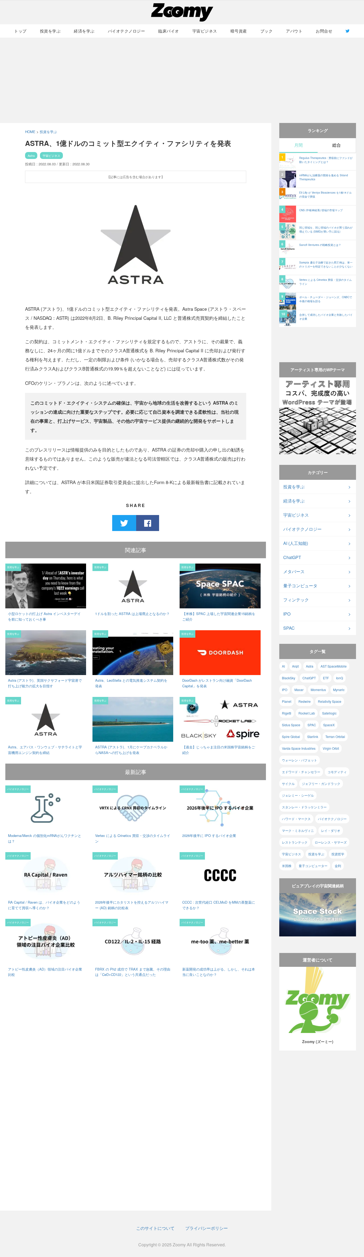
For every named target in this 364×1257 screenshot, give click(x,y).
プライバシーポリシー (206, 1228)
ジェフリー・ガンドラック (321, 783)
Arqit (295, 666)
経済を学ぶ (84, 31)
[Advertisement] (182, 80)
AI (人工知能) (295, 543)
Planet (286, 701)
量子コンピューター (313, 865)
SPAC (289, 628)
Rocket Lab (306, 713)
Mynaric (339, 689)
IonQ (339, 678)
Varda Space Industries (299, 748)
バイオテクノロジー (126, 31)
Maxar (299, 689)
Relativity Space (329, 701)
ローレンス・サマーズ (331, 842)
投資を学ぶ (50, 31)
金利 (338, 865)
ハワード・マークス (296, 818)
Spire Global (291, 736)
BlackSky (288, 678)
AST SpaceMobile (334, 666)
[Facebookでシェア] (147, 523)
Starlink (312, 736)
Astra (31, 155)
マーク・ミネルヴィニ (298, 830)
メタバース (294, 571)
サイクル (288, 783)
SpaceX (329, 725)
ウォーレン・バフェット (299, 760)
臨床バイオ (168, 31)
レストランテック (295, 842)
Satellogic (329, 713)
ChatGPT (292, 557)
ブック (266, 31)
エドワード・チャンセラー (301, 771)
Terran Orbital (335, 736)
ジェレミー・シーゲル (298, 795)
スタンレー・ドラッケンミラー (304, 807)
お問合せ (324, 31)
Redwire (304, 701)
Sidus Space (291, 725)
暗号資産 (238, 31)
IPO (286, 614)
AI (283, 666)
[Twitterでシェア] (124, 523)
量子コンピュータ (300, 585)
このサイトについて (155, 1228)
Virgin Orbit (331, 748)
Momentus (318, 689)
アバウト (294, 31)
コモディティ (337, 771)
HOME (30, 131)
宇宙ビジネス (204, 31)
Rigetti (286, 713)
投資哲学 (337, 854)
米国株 (287, 865)
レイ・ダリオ (330, 830)
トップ (20, 31)
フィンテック (296, 600)
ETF (326, 678)
